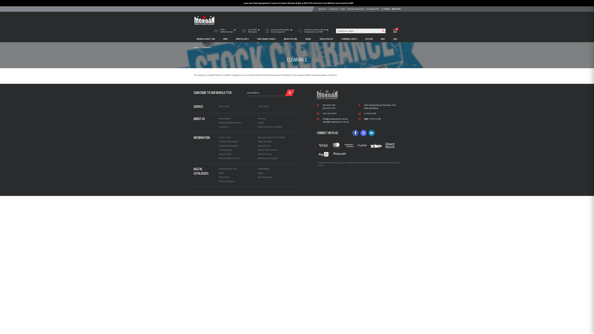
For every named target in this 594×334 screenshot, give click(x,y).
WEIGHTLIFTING (290, 39)
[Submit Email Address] (290, 93)
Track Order (263, 106)
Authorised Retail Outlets (230, 122)
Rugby (260, 173)
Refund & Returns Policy (229, 158)
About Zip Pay (264, 146)
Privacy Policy (225, 154)
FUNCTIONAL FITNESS (266, 39)
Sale (395, 39)
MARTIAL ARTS (242, 39)
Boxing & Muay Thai (228, 169)
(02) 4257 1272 (329, 108)
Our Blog (262, 118)
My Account (224, 106)
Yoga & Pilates (326, 39)
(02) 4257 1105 (329, 105)
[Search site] (383, 31)
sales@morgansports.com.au (336, 122)
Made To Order (265, 141)
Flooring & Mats (265, 177)
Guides (261, 122)
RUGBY (308, 39)
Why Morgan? (225, 118)
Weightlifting (263, 169)
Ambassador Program (268, 158)
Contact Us (224, 127)
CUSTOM (369, 39)
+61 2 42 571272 (329, 113)
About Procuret (265, 154)
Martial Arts (224, 177)
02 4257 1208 (370, 113)
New (383, 39)
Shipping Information (228, 146)
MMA (225, 39)
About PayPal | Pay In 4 (268, 150)
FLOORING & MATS (349, 39)
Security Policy (225, 150)
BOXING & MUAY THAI (206, 39)
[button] (234, 30)
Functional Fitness (227, 181)
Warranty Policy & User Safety (271, 137)
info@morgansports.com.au (335, 119)
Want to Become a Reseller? (270, 127)
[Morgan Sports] (204, 20)
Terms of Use (225, 137)
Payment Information (228, 141)
